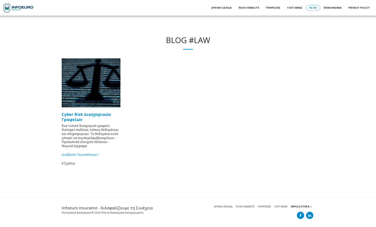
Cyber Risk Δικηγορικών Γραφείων (86, 117)
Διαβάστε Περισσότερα (79, 155)
